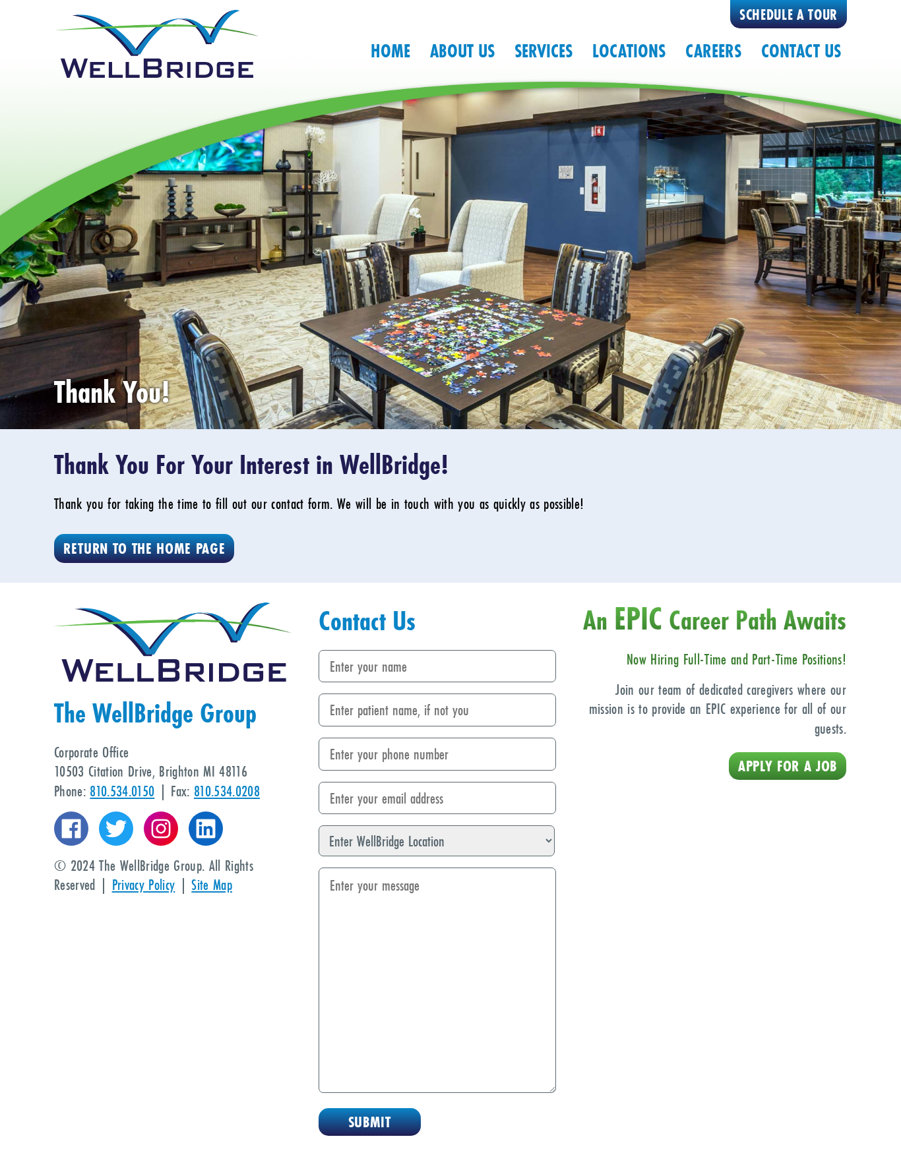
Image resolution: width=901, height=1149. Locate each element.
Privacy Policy (143, 884)
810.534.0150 (122, 791)
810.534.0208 (227, 791)
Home (390, 50)
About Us (462, 50)
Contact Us (801, 50)
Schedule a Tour (788, 14)
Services (543, 50)
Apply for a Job (787, 765)
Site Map (211, 884)
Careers (713, 50)
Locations (629, 50)
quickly (509, 503)
